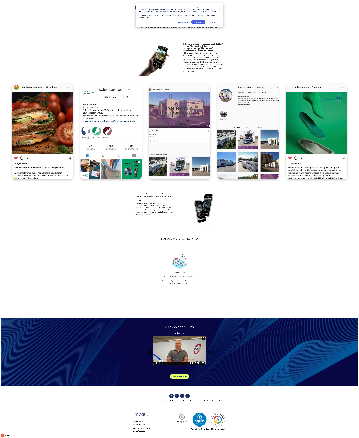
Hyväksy (198, 22)
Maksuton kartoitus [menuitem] (218, 401)
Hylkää (213, 22)
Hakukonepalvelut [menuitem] (168, 401)
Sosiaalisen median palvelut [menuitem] (150, 401)
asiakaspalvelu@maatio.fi (141, 428)
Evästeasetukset (183, 22)
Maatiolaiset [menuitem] (190, 401)
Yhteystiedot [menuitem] (200, 401)
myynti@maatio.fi (139, 431)
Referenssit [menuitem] (180, 401)
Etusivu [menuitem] (136, 401)
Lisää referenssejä (179, 376)
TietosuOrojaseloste (198, 429)
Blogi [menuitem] (208, 401)
